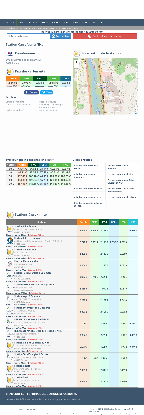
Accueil (9, 409)
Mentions (31, 409)
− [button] (76, 66)
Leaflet (135, 113)
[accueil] (32, 9)
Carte (22, 22)
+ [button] (76, 62)
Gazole (56, 22)
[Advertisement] (72, 135)
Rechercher (62, 36)
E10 (93, 22)
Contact (20, 409)
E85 (101, 22)
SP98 (75, 22)
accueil (10, 22)
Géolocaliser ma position (107, 36)
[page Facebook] (107, 21)
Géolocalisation (38, 22)
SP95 (66, 22)
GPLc (84, 22)
